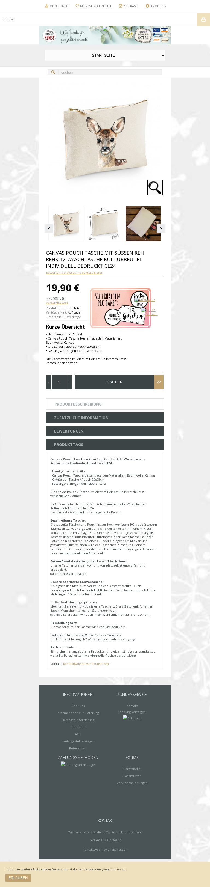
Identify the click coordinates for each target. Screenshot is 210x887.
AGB (78, 734)
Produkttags (68, 444)
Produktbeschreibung (78, 404)
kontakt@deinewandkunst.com (86, 664)
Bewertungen (69, 431)
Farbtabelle (132, 769)
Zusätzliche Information (81, 417)
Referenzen (78, 748)
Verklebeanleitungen (132, 783)
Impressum (78, 727)
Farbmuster (132, 776)
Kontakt (132, 706)
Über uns (78, 706)
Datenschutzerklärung (78, 720)
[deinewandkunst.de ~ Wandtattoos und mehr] (105, 35)
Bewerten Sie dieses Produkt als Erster (74, 272)
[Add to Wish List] (159, 382)
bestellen (114, 382)
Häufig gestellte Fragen (78, 741)
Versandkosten (57, 302)
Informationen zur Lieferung (78, 713)
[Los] (53, 72)
